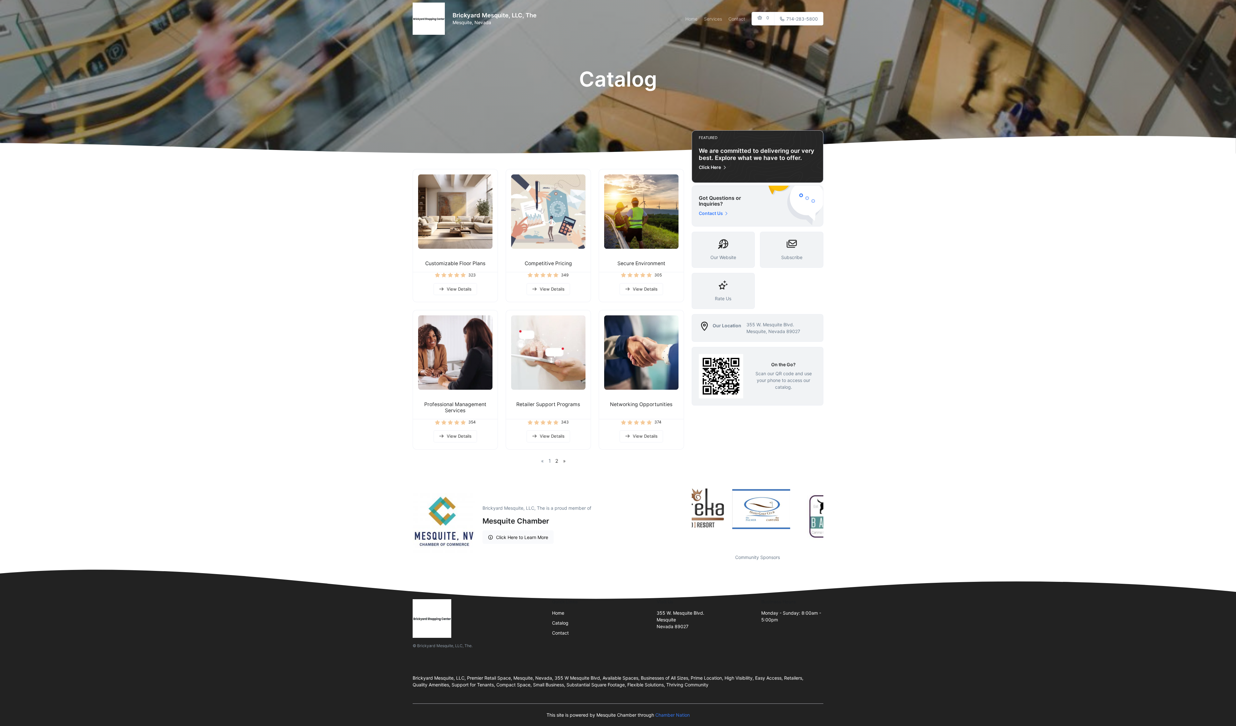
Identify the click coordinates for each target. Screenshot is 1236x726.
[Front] (430, 19)
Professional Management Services (455, 407)
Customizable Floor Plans (455, 263)
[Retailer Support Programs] (548, 352)
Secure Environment (641, 263)
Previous (687, 517)
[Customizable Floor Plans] (455, 211)
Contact (736, 19)
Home (691, 19)
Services (713, 19)
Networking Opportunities (641, 404)
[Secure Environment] (641, 211)
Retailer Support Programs (548, 404)
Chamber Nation (672, 715)
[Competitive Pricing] (548, 211)
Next (828, 517)
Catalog (560, 623)
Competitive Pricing (548, 263)
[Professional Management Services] (455, 352)
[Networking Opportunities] (641, 352)
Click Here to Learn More (522, 537)
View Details (459, 289)
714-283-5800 (801, 19)
